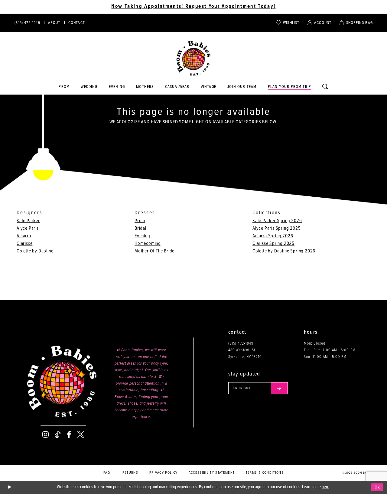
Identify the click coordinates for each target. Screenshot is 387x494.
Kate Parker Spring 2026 (277, 221)
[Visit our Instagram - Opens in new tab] (45, 434)
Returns (130, 472)
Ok (377, 487)
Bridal (140, 228)
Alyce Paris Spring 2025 (276, 228)
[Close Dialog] (9, 487)
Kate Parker (28, 221)
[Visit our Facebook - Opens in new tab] (69, 434)
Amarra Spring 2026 (272, 236)
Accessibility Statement (212, 472)
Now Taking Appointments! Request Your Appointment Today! (193, 6)
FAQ (106, 472)
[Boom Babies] (193, 58)
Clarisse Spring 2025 (273, 243)
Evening (142, 236)
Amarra (24, 236)
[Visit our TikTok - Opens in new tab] (58, 434)
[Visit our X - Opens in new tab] (80, 434)
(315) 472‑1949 (240, 343)
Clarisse (24, 243)
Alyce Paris (28, 228)
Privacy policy (163, 472)
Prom (140, 221)
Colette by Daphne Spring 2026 (283, 251)
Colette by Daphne (35, 251)
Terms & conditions (265, 472)
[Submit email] (279, 388)
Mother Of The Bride (154, 251)
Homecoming (148, 243)
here (325, 487)
